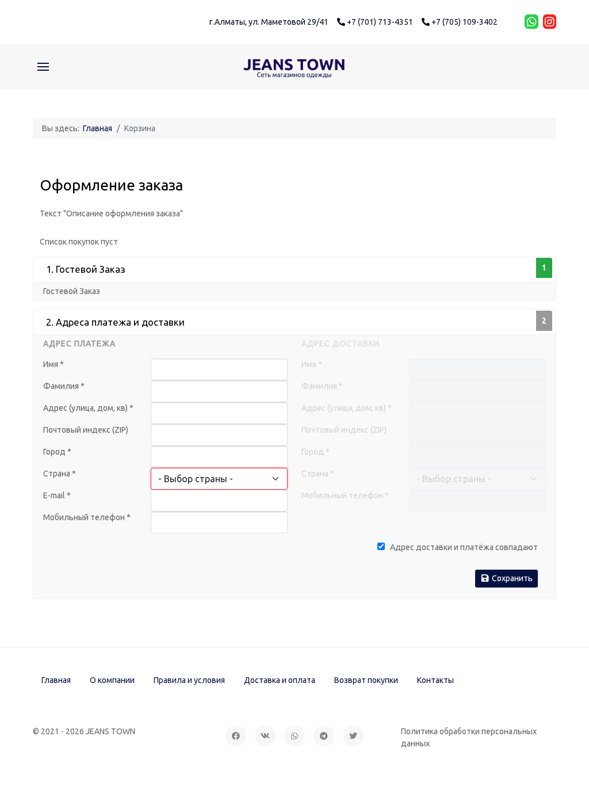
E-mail (57, 495)
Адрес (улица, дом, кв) (88, 408)
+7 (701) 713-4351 (379, 21)
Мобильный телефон (87, 517)
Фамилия (64, 386)
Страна (59, 473)
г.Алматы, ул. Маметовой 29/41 (268, 21)
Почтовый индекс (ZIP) (85, 429)
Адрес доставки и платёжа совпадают (463, 547)
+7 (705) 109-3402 (464, 21)
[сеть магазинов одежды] (294, 67)
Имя (53, 364)
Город (57, 451)
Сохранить (511, 578)
